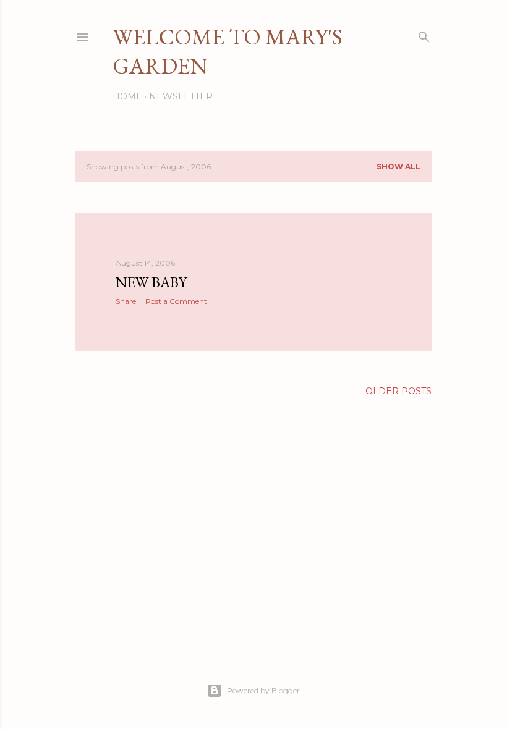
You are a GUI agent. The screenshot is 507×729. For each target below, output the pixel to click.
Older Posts (398, 391)
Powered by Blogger (263, 690)
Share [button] (126, 301)
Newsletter (181, 96)
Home (127, 96)
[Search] (424, 34)
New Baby (151, 282)
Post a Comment (176, 301)
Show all (398, 166)
